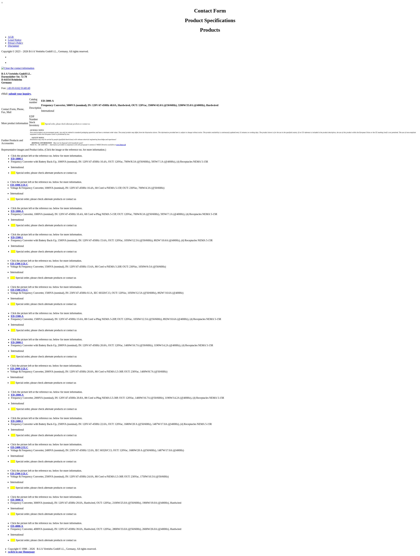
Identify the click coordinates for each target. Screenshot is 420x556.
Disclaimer (13, 45)
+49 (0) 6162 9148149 (18, 88)
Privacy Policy (15, 42)
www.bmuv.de (121, 145)
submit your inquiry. (20, 93)
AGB (11, 37)
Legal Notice (14, 40)
